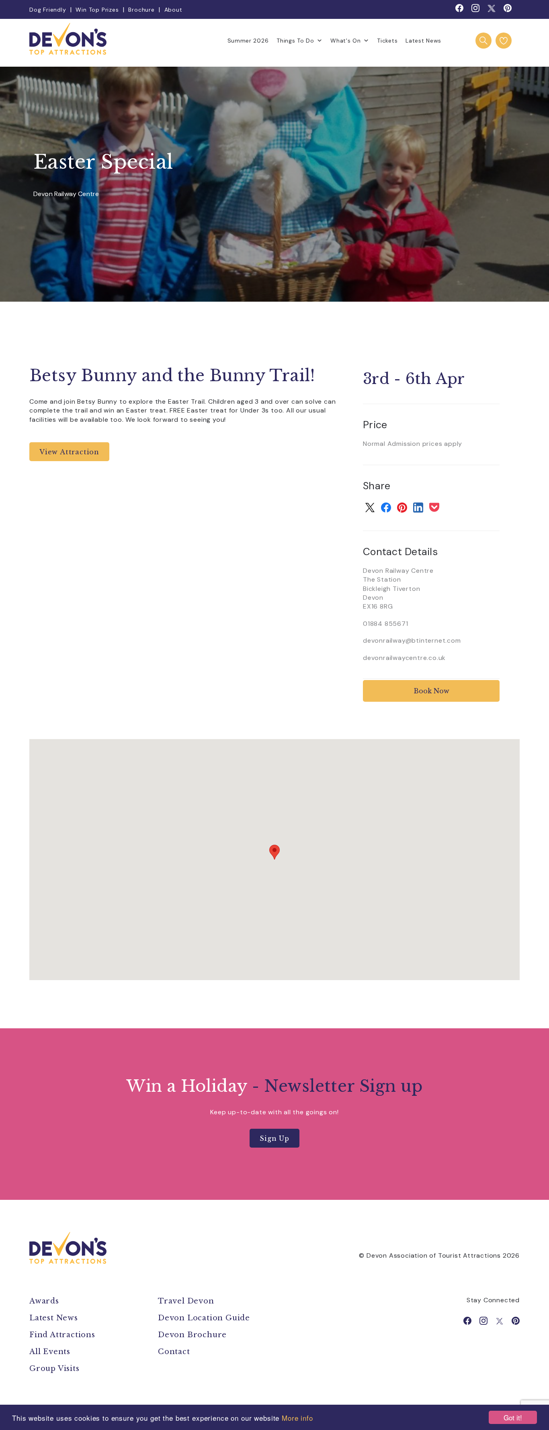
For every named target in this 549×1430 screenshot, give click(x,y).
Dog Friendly (47, 9)
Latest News (423, 40)
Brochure (141, 9)
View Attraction (69, 452)
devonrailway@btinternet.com (412, 640)
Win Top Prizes (97, 9)
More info (297, 1418)
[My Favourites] (504, 41)
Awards (44, 1301)
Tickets (387, 40)
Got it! (513, 1417)
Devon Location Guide (204, 1318)
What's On (345, 40)
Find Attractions (62, 1334)
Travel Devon (186, 1301)
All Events (49, 1351)
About (173, 9)
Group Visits (55, 1368)
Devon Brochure (192, 1334)
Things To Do (295, 40)
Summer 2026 (248, 40)
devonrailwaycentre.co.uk (404, 658)
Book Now (431, 691)
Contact (174, 1351)
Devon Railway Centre (66, 194)
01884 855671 (385, 623)
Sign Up (274, 1138)
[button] (274, 852)
